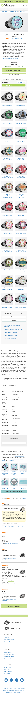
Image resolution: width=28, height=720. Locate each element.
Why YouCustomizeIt (9, 639)
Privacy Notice (20, 688)
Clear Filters (6, 88)
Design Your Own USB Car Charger (11, 543)
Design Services (8, 671)
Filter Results (14, 316)
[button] (26, 5)
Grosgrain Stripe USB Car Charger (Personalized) (14, 526)
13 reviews (23, 498)
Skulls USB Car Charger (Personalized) (12, 583)
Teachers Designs (9, 85)
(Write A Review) (22, 501)
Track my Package (8, 658)
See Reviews (17, 38)
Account (12, 9)
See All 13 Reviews (14, 606)
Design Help (7, 669)
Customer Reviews (8, 642)
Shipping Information (9, 654)
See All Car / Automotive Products (13, 491)
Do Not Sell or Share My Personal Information (13, 690)
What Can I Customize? (14, 74)
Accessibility (8, 692)
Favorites (18, 9)
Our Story (6, 637)
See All (10, 332)
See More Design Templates (13, 329)
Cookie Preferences (17, 692)
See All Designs (7, 667)
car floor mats (15, 459)
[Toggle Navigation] (21, 5)
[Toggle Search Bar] (23, 5)
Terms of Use (12, 688)
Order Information (8, 652)
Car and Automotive (19, 456)
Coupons (6, 688)
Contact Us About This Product (14, 443)
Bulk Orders (7, 673)
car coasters (11, 460)
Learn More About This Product (10, 58)
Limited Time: (14, 1)
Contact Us (14, 320)
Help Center (24, 9)
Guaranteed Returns (9, 656)
